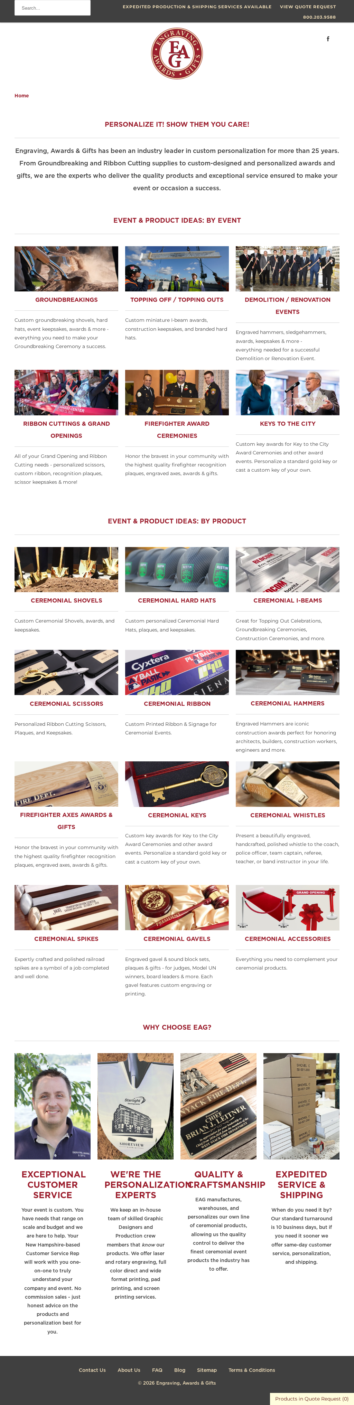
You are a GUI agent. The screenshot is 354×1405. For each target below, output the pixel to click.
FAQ (157, 1370)
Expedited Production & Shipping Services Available (197, 6)
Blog (179, 1370)
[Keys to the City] (287, 414)
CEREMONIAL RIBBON (177, 704)
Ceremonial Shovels (66, 601)
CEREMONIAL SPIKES (66, 939)
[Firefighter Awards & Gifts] (66, 805)
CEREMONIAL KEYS (177, 815)
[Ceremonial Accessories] (287, 929)
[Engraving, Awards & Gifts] (177, 56)
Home (22, 96)
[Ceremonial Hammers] (287, 693)
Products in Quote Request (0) (312, 1399)
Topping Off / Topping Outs (177, 300)
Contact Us (92, 1370)
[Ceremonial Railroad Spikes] (66, 928)
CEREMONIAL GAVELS (177, 939)
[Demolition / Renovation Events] (287, 290)
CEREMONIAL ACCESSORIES (288, 939)
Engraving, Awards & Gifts (186, 1383)
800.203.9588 (319, 17)
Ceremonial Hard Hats (177, 601)
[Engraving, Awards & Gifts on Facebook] (328, 39)
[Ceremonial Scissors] (66, 693)
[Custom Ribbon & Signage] (177, 693)
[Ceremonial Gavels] (177, 928)
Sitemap (207, 1370)
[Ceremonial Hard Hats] (177, 590)
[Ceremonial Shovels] (66, 590)
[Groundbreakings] (66, 290)
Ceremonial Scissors (66, 704)
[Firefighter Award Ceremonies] (177, 414)
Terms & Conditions (252, 1370)
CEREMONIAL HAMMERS (288, 703)
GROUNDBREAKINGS (66, 300)
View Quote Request (308, 6)
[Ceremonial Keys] (177, 805)
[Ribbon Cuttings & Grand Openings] (66, 414)
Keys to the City (288, 424)
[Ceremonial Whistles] (287, 805)
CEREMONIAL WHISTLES (287, 815)
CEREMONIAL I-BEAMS (287, 601)
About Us (129, 1370)
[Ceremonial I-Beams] (287, 590)
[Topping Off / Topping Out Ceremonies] (177, 290)
